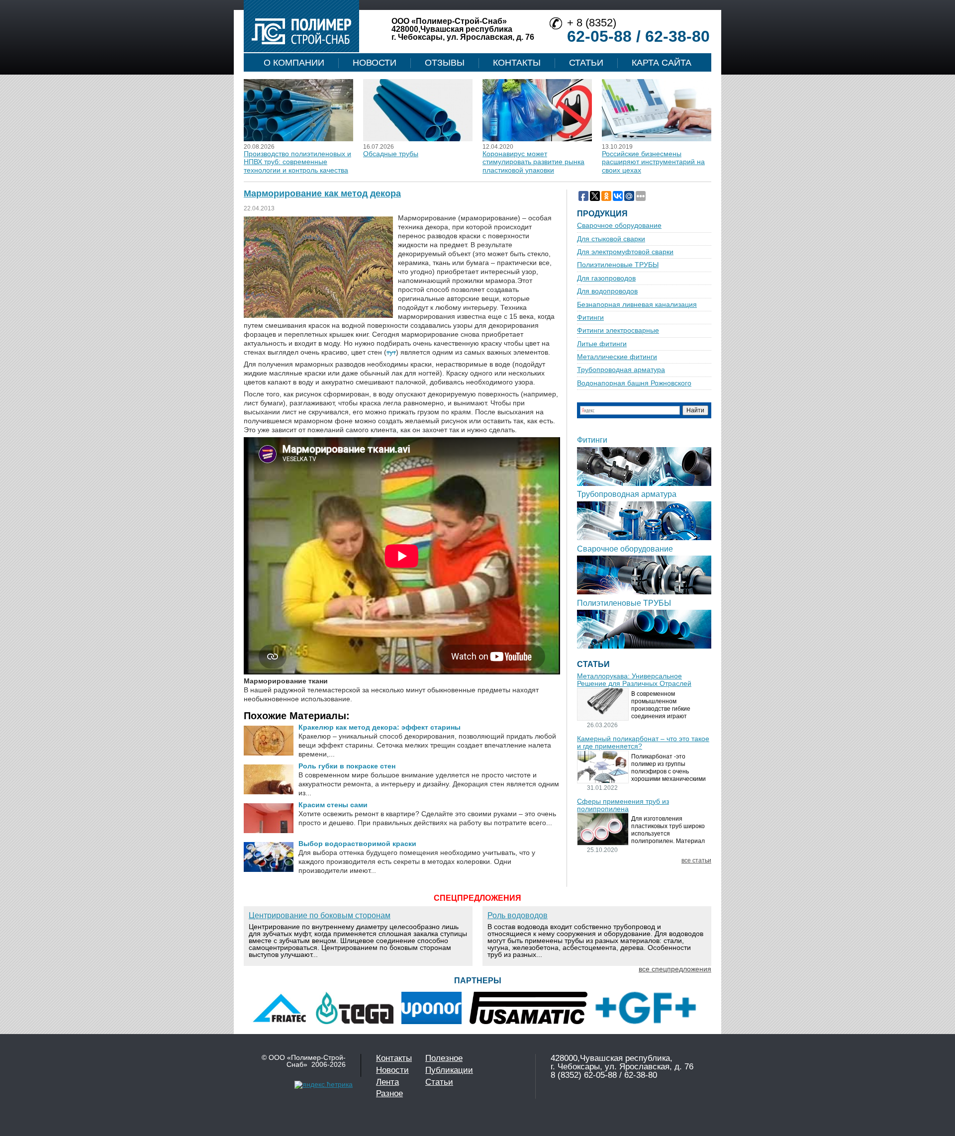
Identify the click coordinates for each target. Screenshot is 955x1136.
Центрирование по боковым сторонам (319, 915)
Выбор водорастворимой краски (357, 844)
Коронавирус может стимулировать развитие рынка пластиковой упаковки (533, 162)
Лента (387, 1082)
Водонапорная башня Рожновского (634, 383)
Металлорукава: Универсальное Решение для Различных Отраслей (634, 679)
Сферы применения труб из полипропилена (623, 805)
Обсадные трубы (390, 154)
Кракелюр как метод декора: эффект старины (379, 727)
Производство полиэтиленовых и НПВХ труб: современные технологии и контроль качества (297, 162)
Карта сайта (661, 62)
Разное (389, 1093)
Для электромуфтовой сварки (625, 252)
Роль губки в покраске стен (346, 766)
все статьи (696, 860)
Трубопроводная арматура (621, 370)
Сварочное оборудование (619, 225)
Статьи (586, 62)
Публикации (449, 1070)
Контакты (517, 62)
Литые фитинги (602, 344)
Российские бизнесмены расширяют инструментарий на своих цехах (653, 162)
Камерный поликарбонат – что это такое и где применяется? (643, 742)
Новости (374, 62)
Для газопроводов (606, 278)
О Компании (294, 62)
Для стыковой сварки (611, 239)
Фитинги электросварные (618, 330)
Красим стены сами (333, 805)
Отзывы (445, 62)
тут (391, 352)
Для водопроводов (607, 291)
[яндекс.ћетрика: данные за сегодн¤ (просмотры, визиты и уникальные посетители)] (323, 1085)
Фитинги (590, 317)
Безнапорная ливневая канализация (637, 304)
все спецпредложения (675, 969)
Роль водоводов (517, 915)
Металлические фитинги (617, 357)
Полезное (444, 1058)
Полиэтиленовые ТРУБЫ (618, 265)
